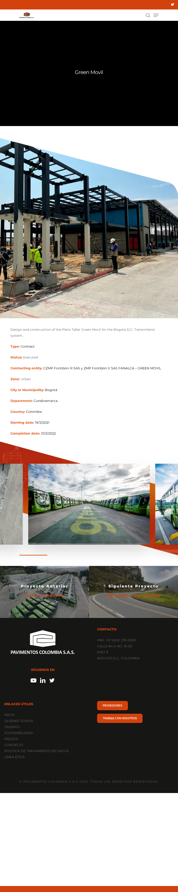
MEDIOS (11, 739)
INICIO (9, 715)
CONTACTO (13, 745)
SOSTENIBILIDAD (18, 733)
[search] (148, 15)
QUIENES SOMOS (18, 721)
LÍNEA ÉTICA (14, 757)
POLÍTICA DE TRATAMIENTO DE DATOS (36, 751)
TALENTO (12, 727)
